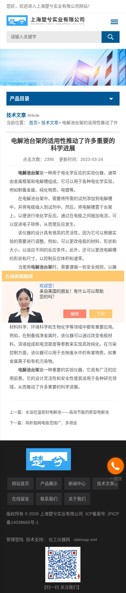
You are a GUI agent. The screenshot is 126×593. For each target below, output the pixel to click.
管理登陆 (15, 539)
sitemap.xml (85, 539)
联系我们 (48, 498)
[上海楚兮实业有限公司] (51, 22)
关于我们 (77, 498)
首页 (33, 122)
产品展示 (48, 483)
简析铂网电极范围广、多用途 (51, 423)
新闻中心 (77, 483)
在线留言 (20, 498)
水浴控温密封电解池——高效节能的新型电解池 (67, 412)
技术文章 (49, 122)
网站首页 (20, 483)
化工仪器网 (59, 539)
